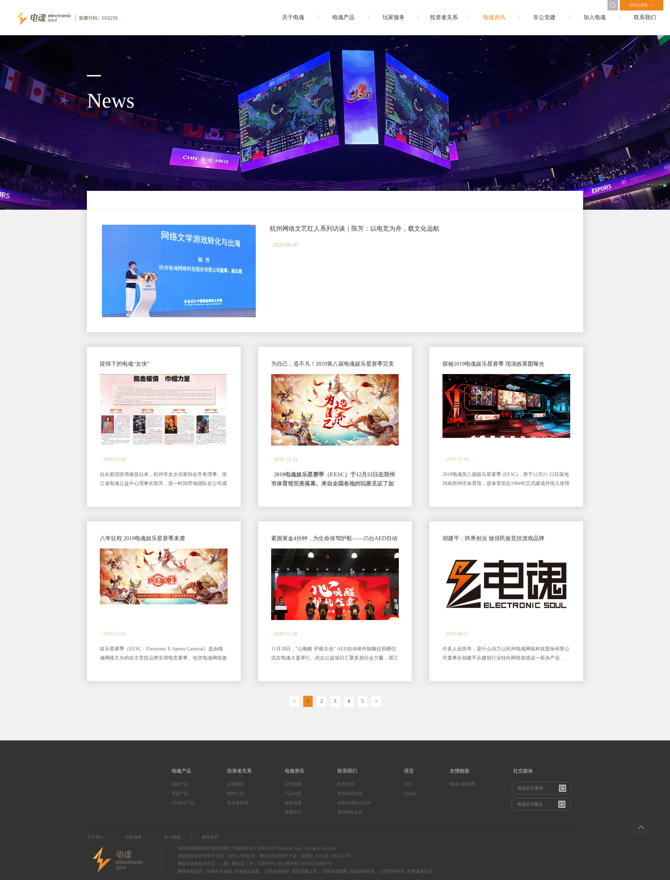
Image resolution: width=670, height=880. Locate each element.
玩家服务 (393, 17)
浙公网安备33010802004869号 (304, 863)
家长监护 (210, 837)
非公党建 (544, 17)
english (642, 5)
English (410, 793)
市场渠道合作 (350, 793)
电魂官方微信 (529, 804)
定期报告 (235, 784)
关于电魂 (293, 17)
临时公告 (235, 793)
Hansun (576, 846)
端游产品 (180, 784)
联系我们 (645, 17)
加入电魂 (594, 17)
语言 (409, 771)
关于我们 (95, 837)
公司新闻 (293, 784)
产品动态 (293, 793)
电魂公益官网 (462, 784)
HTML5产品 (183, 802)
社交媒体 (523, 771)
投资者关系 (444, 17)
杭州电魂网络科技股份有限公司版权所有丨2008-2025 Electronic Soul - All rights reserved (256, 848)
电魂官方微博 (530, 788)
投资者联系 (237, 802)
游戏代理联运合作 (354, 802)
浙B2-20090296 (241, 855)
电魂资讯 (494, 17)
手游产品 (180, 793)
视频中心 (293, 812)
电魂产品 (343, 17)
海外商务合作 (350, 812)
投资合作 (345, 784)
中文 (408, 784)
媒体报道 (293, 802)
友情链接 (459, 771)
